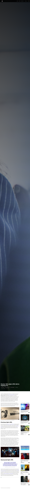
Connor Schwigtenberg (23, 484)
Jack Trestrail (22, 412)
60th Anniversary (7, 387)
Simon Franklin (3, 388)
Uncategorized (12, 387)
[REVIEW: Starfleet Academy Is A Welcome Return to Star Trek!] (25, 456)
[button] (28, 1)
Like (28, 446)
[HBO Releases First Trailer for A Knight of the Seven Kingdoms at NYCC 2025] (25, 428)
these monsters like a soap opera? (8, 473)
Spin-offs (11, 394)
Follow (28, 449)
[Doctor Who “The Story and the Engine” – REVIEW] (25, 479)
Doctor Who (2, 387)
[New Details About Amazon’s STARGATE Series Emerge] (25, 407)
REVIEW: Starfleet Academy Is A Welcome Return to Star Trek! (25, 461)
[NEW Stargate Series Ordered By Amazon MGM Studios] (25, 417)
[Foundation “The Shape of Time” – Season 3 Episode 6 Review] (25, 468)
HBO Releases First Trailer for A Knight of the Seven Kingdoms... (25, 433)
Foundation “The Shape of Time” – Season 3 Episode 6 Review (24, 472)
